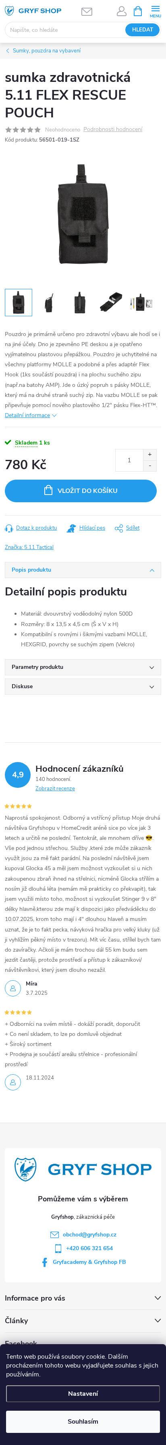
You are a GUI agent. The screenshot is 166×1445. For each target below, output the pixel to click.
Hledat (142, 29)
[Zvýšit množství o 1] (149, 454)
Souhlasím (83, 1421)
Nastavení (83, 1393)
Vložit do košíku (88, 491)
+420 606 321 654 (89, 1248)
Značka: (29, 547)
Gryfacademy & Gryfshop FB (89, 1262)
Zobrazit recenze (55, 788)
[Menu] (155, 10)
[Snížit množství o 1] (149, 465)
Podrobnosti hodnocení (112, 129)
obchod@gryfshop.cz (89, 1234)
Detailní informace (27, 415)
